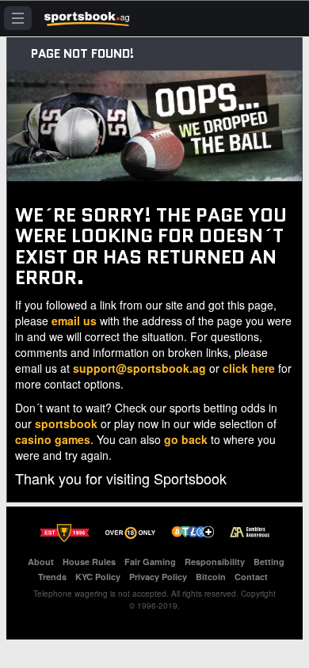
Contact (251, 577)
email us (74, 320)
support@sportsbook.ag (139, 368)
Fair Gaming (150, 561)
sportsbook (66, 423)
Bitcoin (211, 577)
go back (186, 439)
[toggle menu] (18, 18)
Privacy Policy (158, 577)
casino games (52, 439)
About (41, 561)
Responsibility (215, 561)
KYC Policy (97, 577)
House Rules (89, 561)
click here (249, 368)
